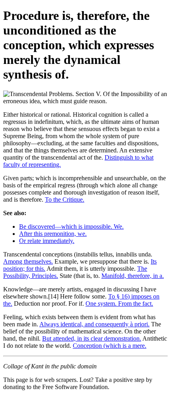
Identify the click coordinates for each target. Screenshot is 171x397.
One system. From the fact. (119, 303)
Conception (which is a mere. (109, 345)
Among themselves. (28, 261)
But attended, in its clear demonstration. (91, 338)
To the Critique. (64, 199)
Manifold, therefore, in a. (132, 275)
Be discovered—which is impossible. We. (71, 226)
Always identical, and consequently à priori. (94, 324)
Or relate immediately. (46, 240)
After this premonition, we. (53, 233)
